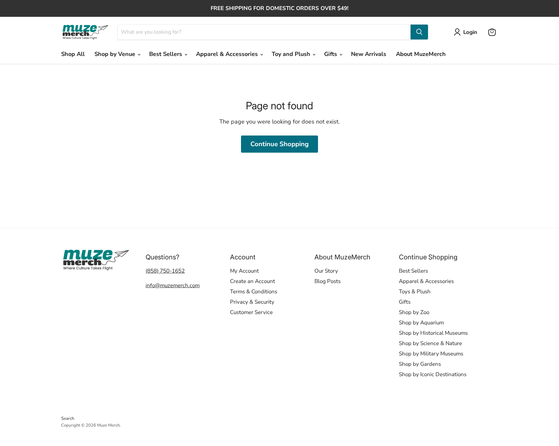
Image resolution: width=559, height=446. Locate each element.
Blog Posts (327, 281)
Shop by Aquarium (421, 322)
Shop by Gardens (420, 364)
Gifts (331, 54)
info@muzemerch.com (173, 285)
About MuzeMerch (421, 54)
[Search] (419, 32)
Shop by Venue (115, 54)
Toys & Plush (415, 291)
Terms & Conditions (253, 291)
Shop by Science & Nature (430, 343)
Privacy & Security (252, 302)
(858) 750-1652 (165, 271)
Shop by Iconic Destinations (432, 374)
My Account (244, 271)
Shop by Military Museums (431, 353)
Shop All (73, 54)
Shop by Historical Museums (433, 333)
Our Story (326, 271)
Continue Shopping (279, 144)
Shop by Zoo (414, 312)
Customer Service (251, 312)
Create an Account (252, 281)
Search (67, 418)
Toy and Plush (292, 54)
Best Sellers (166, 54)
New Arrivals (368, 54)
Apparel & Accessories (227, 54)
